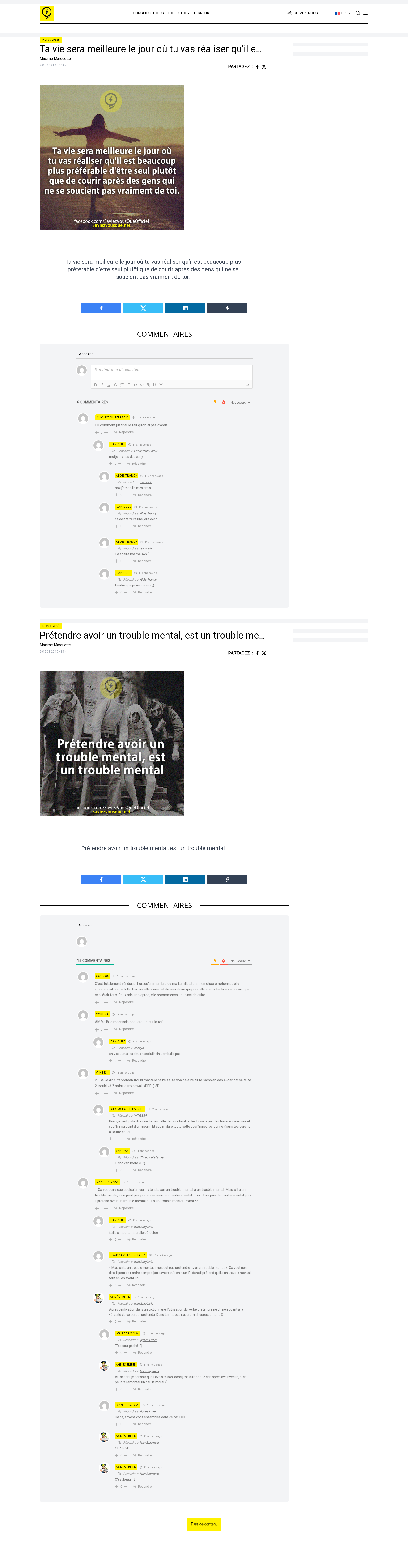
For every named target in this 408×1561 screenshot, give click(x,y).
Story (184, 13)
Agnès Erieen (148, 1340)
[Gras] (95, 385)
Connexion (85, 354)
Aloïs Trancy (148, 513)
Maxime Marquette (55, 58)
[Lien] (148, 385)
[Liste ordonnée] (122, 385)
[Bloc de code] (142, 385)
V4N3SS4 (140, 1115)
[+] (161, 384)
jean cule (146, 482)
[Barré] (115, 385)
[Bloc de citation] (135, 385)
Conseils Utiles (148, 13)
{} (154, 384)
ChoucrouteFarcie (112, 417)
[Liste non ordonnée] (128, 385)
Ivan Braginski (143, 1227)
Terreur (201, 13)
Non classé (50, 40)
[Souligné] (109, 385)
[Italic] (102, 385)
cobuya (139, 1048)
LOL (171, 13)
